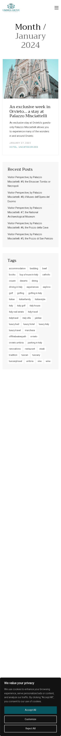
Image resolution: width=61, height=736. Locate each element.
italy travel (33, 311)
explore (46, 287)
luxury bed (14, 324)
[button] (56, 7)
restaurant (30, 348)
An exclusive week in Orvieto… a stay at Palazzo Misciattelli (29, 111)
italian (12, 299)
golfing (20, 293)
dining (35, 280)
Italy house (35, 305)
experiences (33, 287)
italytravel (13, 318)
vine (40, 361)
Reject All (31, 728)
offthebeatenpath (17, 336)
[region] (30, 707)
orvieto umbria (16, 342)
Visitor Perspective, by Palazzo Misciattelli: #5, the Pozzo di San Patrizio (30, 236)
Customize (30, 719)
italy (11, 305)
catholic (46, 274)
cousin (12, 280)
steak (42, 348)
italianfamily (25, 299)
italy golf (21, 305)
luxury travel (15, 330)
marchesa (30, 330)
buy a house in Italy (29, 274)
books (12, 274)
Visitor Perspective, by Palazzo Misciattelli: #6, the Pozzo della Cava (28, 225)
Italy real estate (16, 311)
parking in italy (35, 342)
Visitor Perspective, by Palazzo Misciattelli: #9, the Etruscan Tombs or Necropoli (29, 181)
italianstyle (40, 299)
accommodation (17, 268)
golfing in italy (35, 293)
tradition (13, 355)
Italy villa (27, 318)
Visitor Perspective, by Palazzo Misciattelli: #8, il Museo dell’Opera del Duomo (28, 197)
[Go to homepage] (11, 7)
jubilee (38, 318)
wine (48, 361)
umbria (29, 361)
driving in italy (15, 287)
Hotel (13, 147)
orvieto (33, 336)
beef (44, 268)
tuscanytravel (15, 361)
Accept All (30, 710)
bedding (34, 268)
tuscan (25, 355)
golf (11, 293)
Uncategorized (28, 147)
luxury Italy (44, 324)
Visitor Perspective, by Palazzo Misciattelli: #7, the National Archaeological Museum (25, 212)
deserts (23, 280)
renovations (15, 348)
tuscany (36, 355)
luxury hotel (29, 324)
